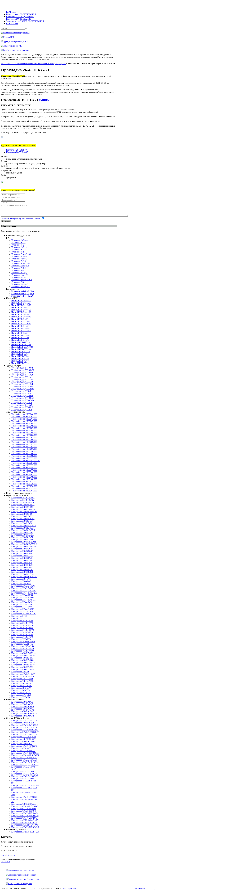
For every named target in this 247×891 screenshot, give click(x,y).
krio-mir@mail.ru (8, 855)
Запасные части (15, 64)
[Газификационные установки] (78, 50)
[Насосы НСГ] (78, 37)
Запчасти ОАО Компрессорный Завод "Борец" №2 (44, 64)
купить (44, 99)
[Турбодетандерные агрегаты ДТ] (78, 41)
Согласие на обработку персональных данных (21, 218)
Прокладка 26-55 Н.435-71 (17, 152)
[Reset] (26, 28)
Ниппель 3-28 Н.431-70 (16, 150)
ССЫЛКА (5, 862)
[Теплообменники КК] (78, 46)
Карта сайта (140, 888)
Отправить (6, 221)
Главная (4, 64)
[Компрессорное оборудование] (78, 33)
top (153, 888)
